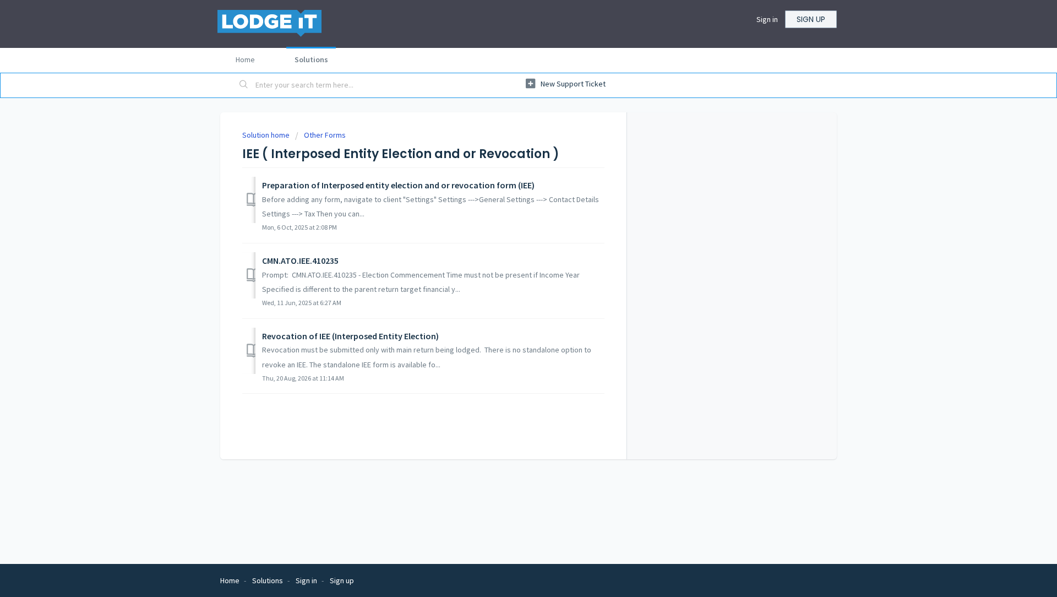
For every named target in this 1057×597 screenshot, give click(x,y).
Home (245, 59)
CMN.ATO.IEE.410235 (300, 260)
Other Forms (325, 135)
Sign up (811, 19)
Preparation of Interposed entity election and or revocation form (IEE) (398, 185)
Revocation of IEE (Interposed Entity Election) (350, 335)
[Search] (244, 85)
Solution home (266, 135)
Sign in (767, 19)
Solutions (311, 59)
